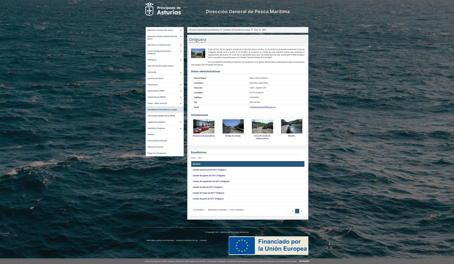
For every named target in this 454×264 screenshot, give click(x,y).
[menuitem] (160, 240)
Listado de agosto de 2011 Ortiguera (209, 175)
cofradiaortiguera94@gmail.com (263, 107)
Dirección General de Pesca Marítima (248, 11)
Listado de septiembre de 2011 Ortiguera (211, 181)
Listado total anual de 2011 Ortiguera (209, 169)
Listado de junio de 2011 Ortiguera (208, 198)
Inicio (256, 30)
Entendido (304, 261)
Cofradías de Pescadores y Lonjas (236, 30)
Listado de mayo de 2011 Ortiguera (208, 193)
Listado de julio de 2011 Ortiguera (208, 187)
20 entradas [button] (199, 210)
